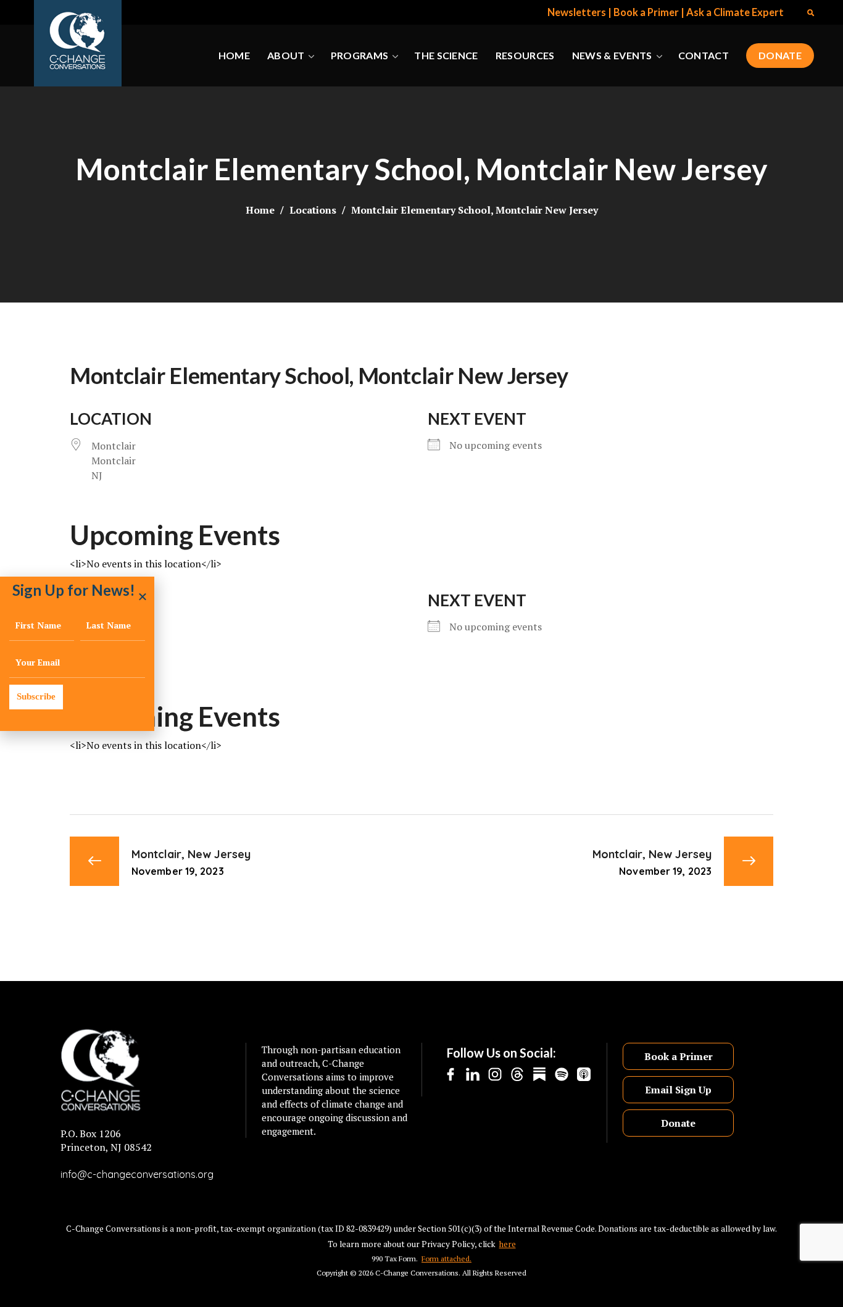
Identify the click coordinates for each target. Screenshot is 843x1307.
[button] (810, 12)
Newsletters (576, 12)
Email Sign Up (678, 1089)
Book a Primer (646, 12)
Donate (678, 1123)
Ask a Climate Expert (735, 12)
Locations (312, 210)
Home (260, 210)
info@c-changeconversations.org (137, 1174)
